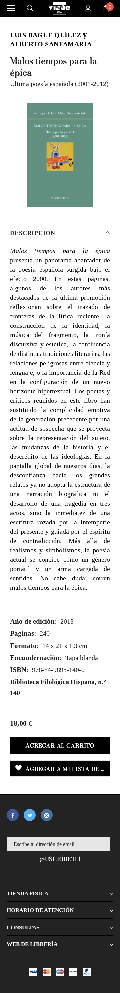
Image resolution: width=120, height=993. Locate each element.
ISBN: (19, 670)
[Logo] (59, 8)
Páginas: (23, 633)
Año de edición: (33, 621)
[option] (60, 155)
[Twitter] (30, 815)
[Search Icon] (30, 8)
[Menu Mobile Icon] (11, 8)
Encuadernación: (36, 658)
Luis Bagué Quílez (45, 35)
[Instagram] (47, 815)
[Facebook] (13, 815)
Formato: (24, 646)
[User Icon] (88, 8)
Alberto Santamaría (51, 44)
